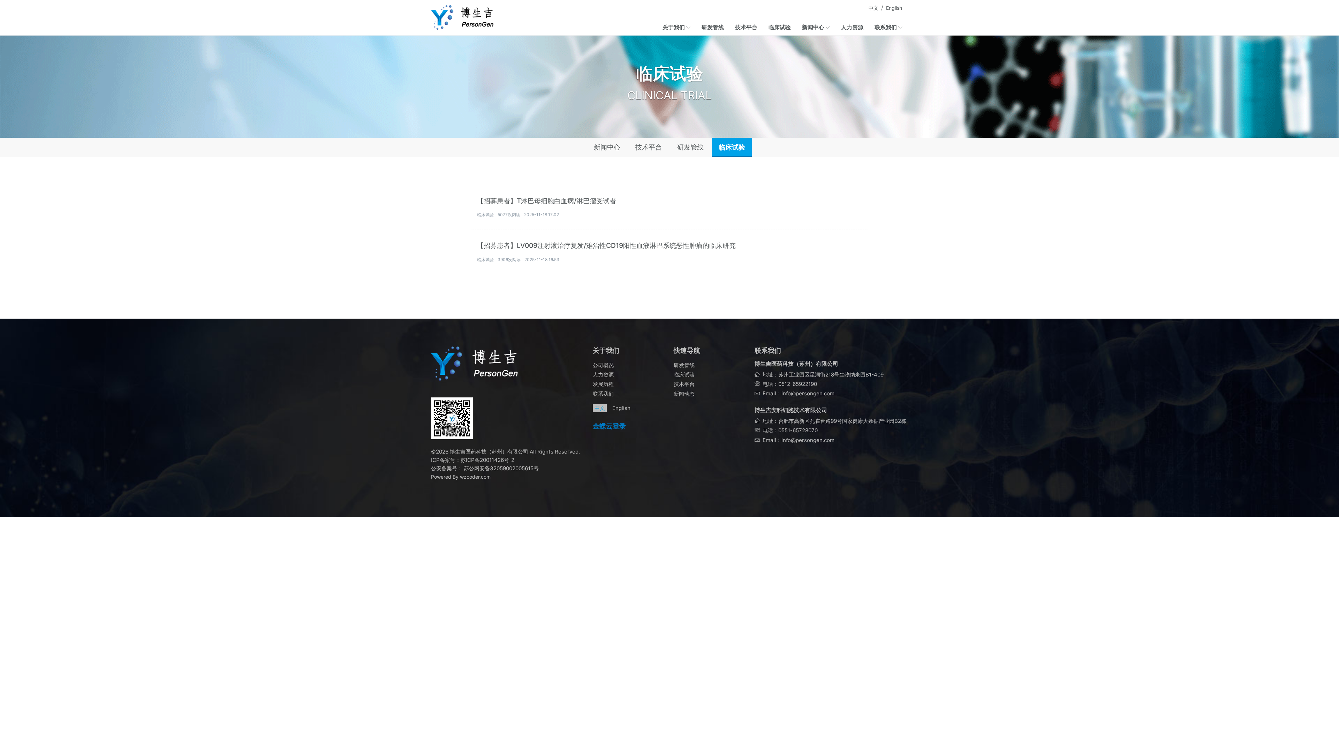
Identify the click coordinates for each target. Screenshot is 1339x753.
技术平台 (746, 27)
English (894, 8)
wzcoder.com (475, 477)
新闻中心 (607, 147)
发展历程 (603, 384)
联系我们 (603, 393)
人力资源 (852, 27)
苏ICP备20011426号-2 (487, 460)
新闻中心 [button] (814, 27)
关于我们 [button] (674, 27)
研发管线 (713, 27)
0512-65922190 (797, 384)
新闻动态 (684, 393)
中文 (873, 8)
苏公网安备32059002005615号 (500, 468)
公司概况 (603, 365)
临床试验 (780, 27)
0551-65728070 (798, 430)
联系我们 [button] (886, 27)
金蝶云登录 (609, 426)
